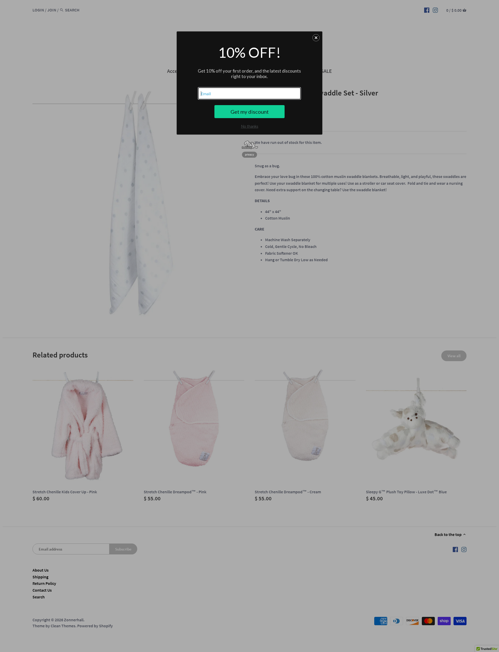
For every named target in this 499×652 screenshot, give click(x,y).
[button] (316, 38)
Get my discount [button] (250, 111)
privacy (249, 154)
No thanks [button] (249, 126)
